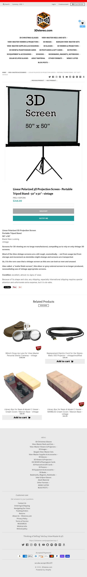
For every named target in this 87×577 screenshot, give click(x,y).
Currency (15, 4)
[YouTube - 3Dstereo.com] (67, 77)
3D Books (42, 472)
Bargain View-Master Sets (43, 452)
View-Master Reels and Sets (42, 444)
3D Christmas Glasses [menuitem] (28, 38)
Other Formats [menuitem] (55, 58)
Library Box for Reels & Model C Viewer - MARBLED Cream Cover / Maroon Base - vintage (65, 411)
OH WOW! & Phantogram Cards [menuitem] (22, 50)
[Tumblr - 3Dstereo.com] (63, 77)
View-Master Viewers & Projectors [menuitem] (23, 42)
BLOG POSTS (43, 488)
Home (4, 72)
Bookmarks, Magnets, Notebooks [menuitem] (64, 54)
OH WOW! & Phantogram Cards (43, 462)
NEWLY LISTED (43, 485)
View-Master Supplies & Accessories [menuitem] (23, 46)
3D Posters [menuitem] (72, 50)
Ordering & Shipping (22, 506)
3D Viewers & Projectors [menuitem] (68, 46)
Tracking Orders (22, 511)
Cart (78, 4)
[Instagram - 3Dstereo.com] (57, 77)
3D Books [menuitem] (40, 54)
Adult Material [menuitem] (38, 58)
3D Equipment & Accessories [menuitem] (19, 54)
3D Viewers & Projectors (43, 460)
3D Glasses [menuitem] (48, 46)
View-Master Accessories (17, 72)
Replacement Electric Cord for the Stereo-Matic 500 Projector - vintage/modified (65, 354)
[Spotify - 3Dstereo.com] (73, 77)
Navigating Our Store (22, 508)
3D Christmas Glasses (43, 442)
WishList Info (22, 526)
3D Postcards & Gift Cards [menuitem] (50, 50)
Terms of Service (22, 521)
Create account (63, 4)
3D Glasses (43, 457)
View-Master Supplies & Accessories (43, 454)
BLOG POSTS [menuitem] (43, 62)
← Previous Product (37, 80)
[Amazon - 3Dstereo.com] (84, 77)
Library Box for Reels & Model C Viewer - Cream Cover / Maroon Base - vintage (22, 410)
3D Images (43, 449)
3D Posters (43, 467)
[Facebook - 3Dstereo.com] (53, 77)
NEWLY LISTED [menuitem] (72, 58)
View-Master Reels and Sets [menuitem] (54, 38)
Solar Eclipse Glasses (43, 477)
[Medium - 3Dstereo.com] (80, 77)
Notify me (43, 218)
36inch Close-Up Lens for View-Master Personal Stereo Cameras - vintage (22, 354)
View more (43, 305)
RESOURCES (22, 524)
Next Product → (52, 80)
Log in (54, 4)
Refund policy (22, 529)
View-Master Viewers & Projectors (43, 447)
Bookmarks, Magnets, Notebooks (42, 475)
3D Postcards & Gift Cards (42, 465)
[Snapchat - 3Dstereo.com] (70, 77)
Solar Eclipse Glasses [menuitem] (18, 58)
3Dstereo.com (47, 567)
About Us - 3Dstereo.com (22, 516)
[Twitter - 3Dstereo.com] (50, 77)
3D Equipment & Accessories (43, 470)
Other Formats (42, 483)
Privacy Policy (22, 519)
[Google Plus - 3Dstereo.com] (77, 77)
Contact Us (22, 503)
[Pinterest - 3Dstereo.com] (60, 77)
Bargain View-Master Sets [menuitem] (68, 42)
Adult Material (43, 480)
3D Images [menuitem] (47, 42)
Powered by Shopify (43, 570)
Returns (22, 513)
